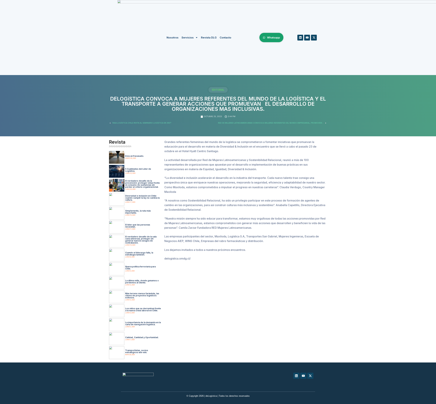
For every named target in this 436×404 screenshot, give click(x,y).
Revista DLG (209, 37)
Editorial (218, 89)
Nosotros (172, 37)
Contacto (225, 37)
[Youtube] (307, 38)
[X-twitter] (314, 38)
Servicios (188, 37)
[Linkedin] (300, 38)
